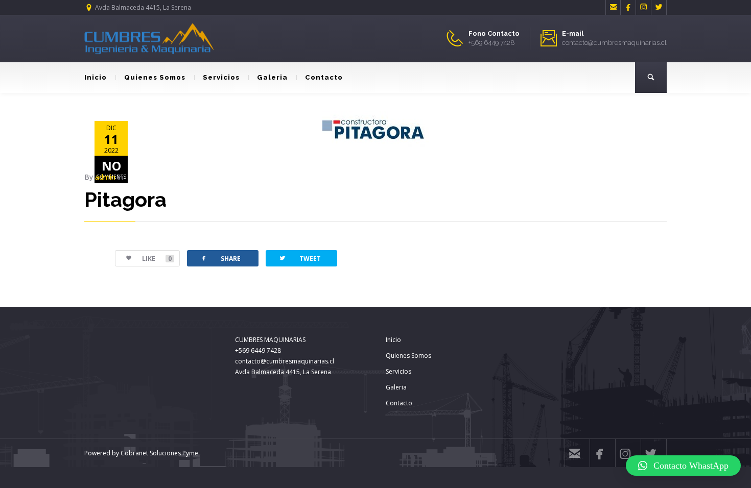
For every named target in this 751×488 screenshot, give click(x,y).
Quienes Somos (154, 77)
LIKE (157, 258)
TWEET (299, 258)
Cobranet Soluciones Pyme (158, 453)
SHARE (220, 258)
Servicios (221, 77)
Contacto (324, 77)
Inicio (95, 77)
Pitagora (125, 199)
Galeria (272, 77)
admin (105, 177)
